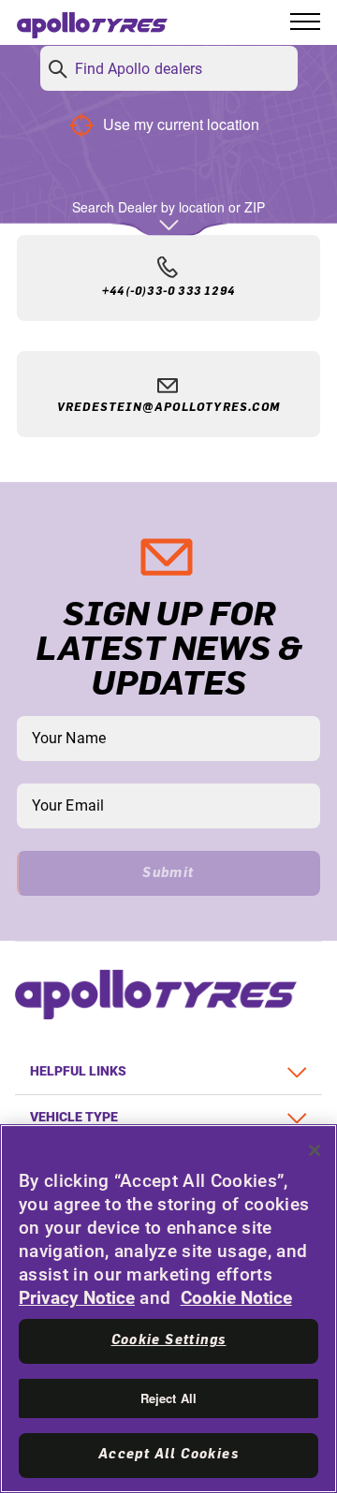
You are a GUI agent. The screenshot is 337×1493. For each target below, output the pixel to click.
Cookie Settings (169, 1340)
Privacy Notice (77, 1298)
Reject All (168, 1398)
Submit (168, 873)
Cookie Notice (236, 1298)
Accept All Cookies (168, 1454)
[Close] (314, 1150)
